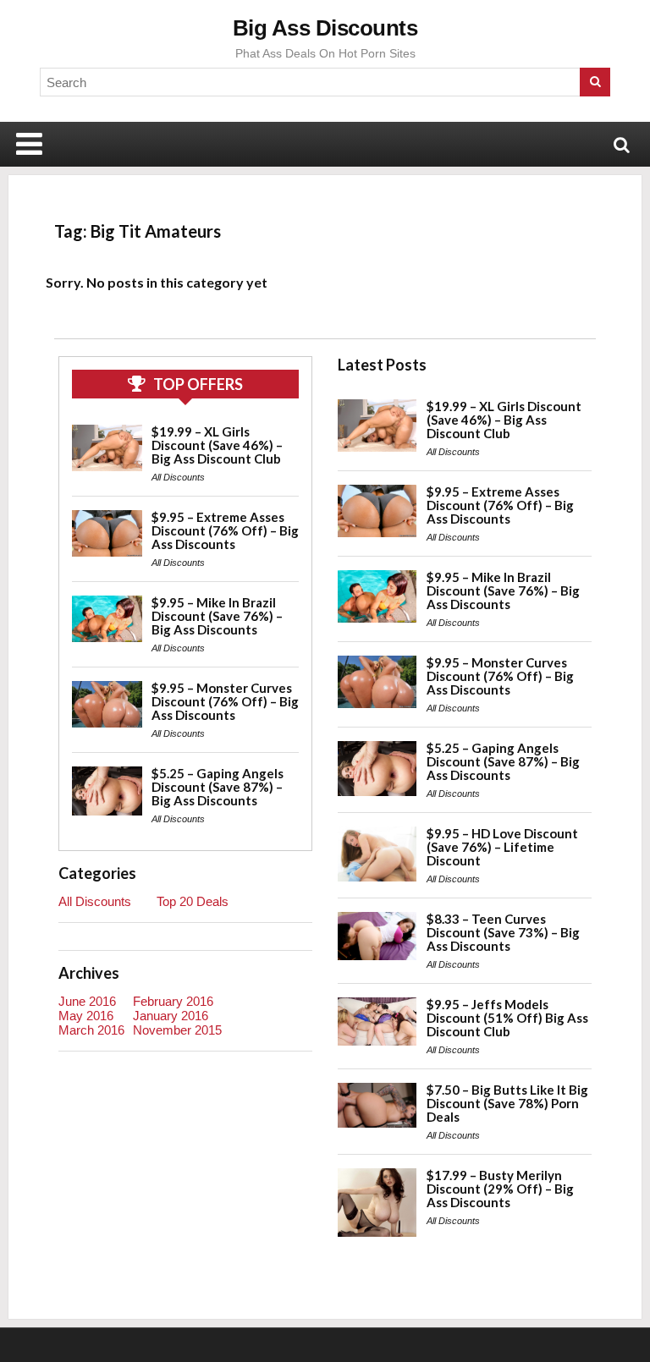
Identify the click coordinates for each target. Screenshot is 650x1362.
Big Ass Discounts (325, 28)
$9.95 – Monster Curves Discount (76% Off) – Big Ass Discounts (225, 701)
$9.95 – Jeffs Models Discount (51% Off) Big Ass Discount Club (507, 1018)
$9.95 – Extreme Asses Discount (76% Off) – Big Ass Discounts (225, 530)
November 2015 (177, 1030)
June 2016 (87, 1001)
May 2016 (85, 1015)
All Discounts (178, 477)
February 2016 (173, 1001)
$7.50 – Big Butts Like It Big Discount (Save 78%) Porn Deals (507, 1103)
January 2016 (170, 1015)
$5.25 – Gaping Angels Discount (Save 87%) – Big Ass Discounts (217, 787)
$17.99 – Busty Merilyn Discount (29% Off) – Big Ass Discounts (500, 1188)
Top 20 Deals (193, 901)
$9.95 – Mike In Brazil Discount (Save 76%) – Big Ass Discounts (217, 616)
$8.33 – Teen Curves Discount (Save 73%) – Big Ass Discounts (503, 932)
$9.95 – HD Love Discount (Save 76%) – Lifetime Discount (502, 847)
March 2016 (91, 1030)
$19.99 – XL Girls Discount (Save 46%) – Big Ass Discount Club (217, 445)
